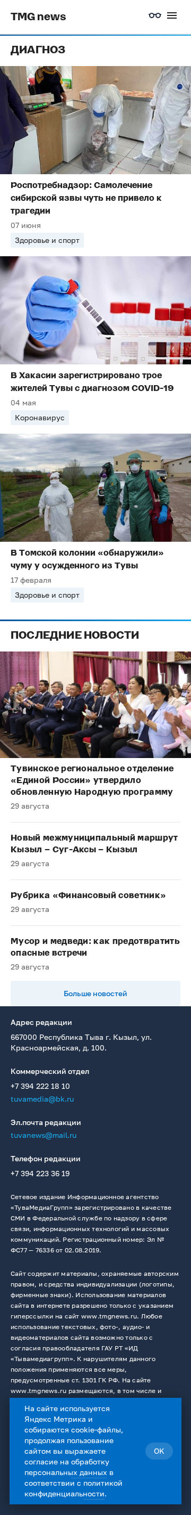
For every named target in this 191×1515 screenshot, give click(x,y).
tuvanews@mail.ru (43, 1134)
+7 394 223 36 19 (40, 1173)
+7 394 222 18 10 (40, 1085)
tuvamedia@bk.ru (42, 1098)
